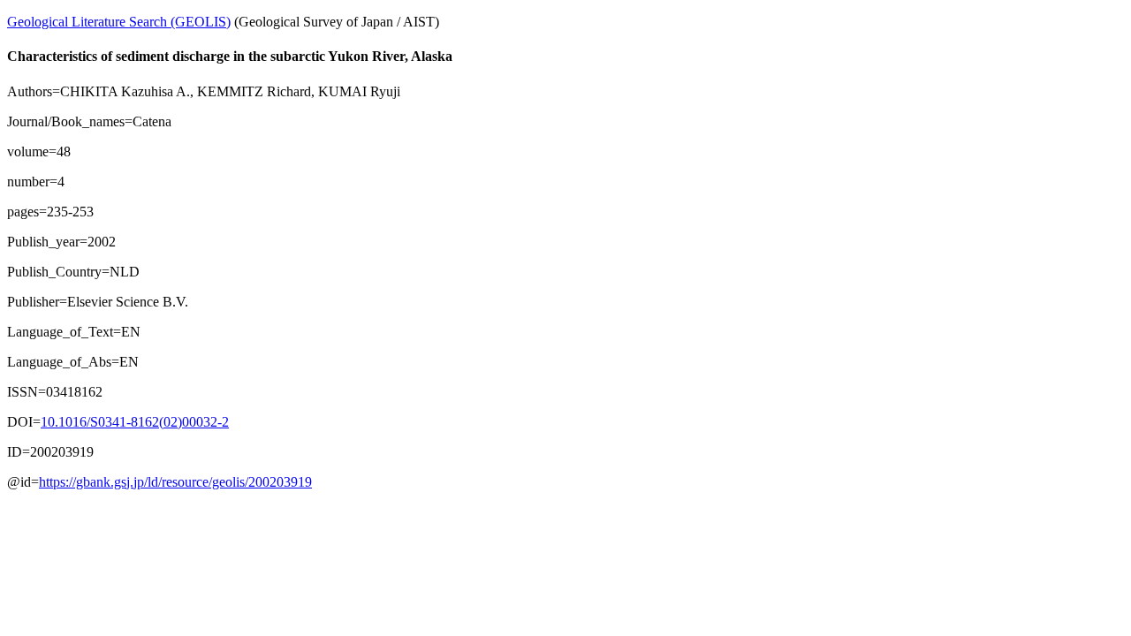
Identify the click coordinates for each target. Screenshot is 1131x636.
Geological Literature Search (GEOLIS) (119, 21)
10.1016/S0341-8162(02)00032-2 (135, 421)
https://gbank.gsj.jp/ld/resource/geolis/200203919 (175, 481)
